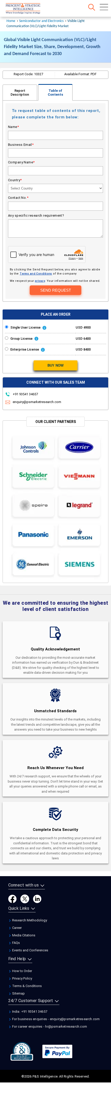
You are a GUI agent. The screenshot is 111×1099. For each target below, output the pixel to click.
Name (13, 127)
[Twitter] (24, 898)
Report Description (20, 92)
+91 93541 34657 (25, 394)
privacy (40, 281)
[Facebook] (12, 898)
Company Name (21, 162)
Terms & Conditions (26, 986)
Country (15, 180)
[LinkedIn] (37, 898)
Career (16, 928)
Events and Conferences (29, 950)
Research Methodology (29, 920)
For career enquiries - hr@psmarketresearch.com (49, 1026)
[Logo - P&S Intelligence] (30, 9)
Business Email (21, 145)
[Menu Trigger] (103, 7)
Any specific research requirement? (36, 215)
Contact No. (18, 198)
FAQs (15, 943)
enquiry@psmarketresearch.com (37, 402)
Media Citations (23, 935)
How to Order (21, 971)
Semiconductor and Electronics (41, 21)
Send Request (55, 290)
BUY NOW (55, 365)
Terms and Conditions (36, 273)
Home (10, 21)
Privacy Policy (21, 978)
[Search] (92, 7)
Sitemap (18, 993)
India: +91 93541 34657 (29, 1011)
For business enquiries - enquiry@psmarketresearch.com (55, 1019)
